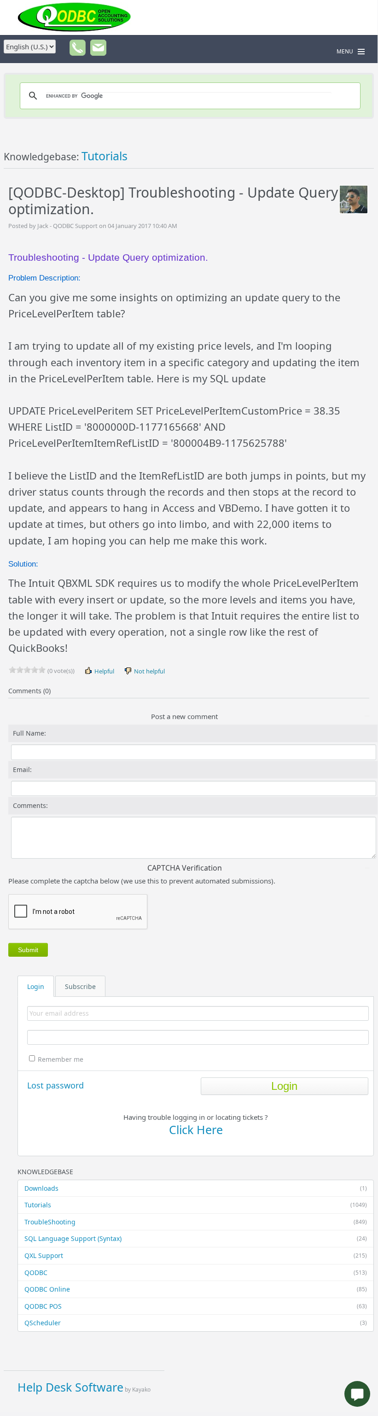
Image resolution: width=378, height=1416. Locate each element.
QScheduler (195, 1322)
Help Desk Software (70, 1387)
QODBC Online (195, 1289)
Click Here (196, 1129)
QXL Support (195, 1255)
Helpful (103, 671)
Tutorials (195, 1204)
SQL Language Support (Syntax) (195, 1238)
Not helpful (149, 671)
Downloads (195, 1188)
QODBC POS (195, 1306)
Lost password (55, 1085)
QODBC (195, 1272)
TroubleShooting (195, 1221)
